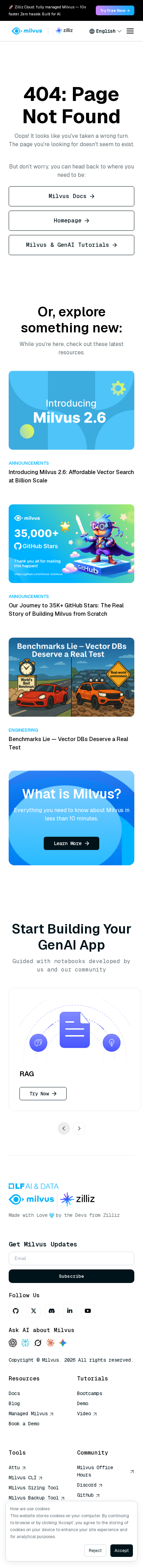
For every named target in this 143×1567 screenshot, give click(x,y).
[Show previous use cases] (64, 1128)
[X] (34, 1311)
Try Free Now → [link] (115, 10)
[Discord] (52, 1311)
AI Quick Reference (34, 1434)
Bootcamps (89, 1393)
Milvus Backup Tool (34, 1498)
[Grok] (38, 1343)
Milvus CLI (22, 1477)
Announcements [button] (29, 463)
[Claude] (50, 1343)
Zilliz (111, 1215)
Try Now (39, 1093)
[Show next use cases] (79, 1128)
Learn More (68, 843)
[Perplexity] (25, 1343)
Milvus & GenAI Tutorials (67, 245)
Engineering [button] (23, 730)
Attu (14, 1467)
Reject (95, 1550)
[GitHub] (16, 1311)
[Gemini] (63, 1343)
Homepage (68, 220)
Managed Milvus (28, 1413)
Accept (122, 1550)
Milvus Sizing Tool (34, 1488)
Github (85, 1495)
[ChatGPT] (13, 1343)
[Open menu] (130, 31)
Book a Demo (24, 1423)
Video (84, 1413)
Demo (82, 1403)
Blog (14, 1403)
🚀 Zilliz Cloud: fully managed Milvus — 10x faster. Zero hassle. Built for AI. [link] (47, 10)
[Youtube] (88, 1311)
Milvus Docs (68, 196)
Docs (14, 1393)
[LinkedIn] (70, 1311)
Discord (86, 1485)
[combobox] (105, 30)
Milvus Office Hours (95, 1471)
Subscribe (71, 1276)
